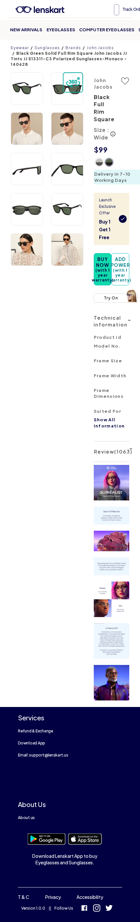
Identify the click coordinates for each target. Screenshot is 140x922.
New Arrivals (26, 29)
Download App (31, 743)
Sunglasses (47, 47)
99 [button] (103, 149)
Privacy (53, 897)
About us (26, 817)
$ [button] (96, 149)
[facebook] (84, 909)
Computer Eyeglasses (106, 29)
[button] (27, 88)
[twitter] (109, 909)
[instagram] (97, 909)
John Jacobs (100, 47)
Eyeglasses (61, 29)
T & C (23, 897)
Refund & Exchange (35, 730)
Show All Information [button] (109, 422)
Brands (73, 47)
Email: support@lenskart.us (43, 755)
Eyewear (20, 47)
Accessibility (90, 897)
